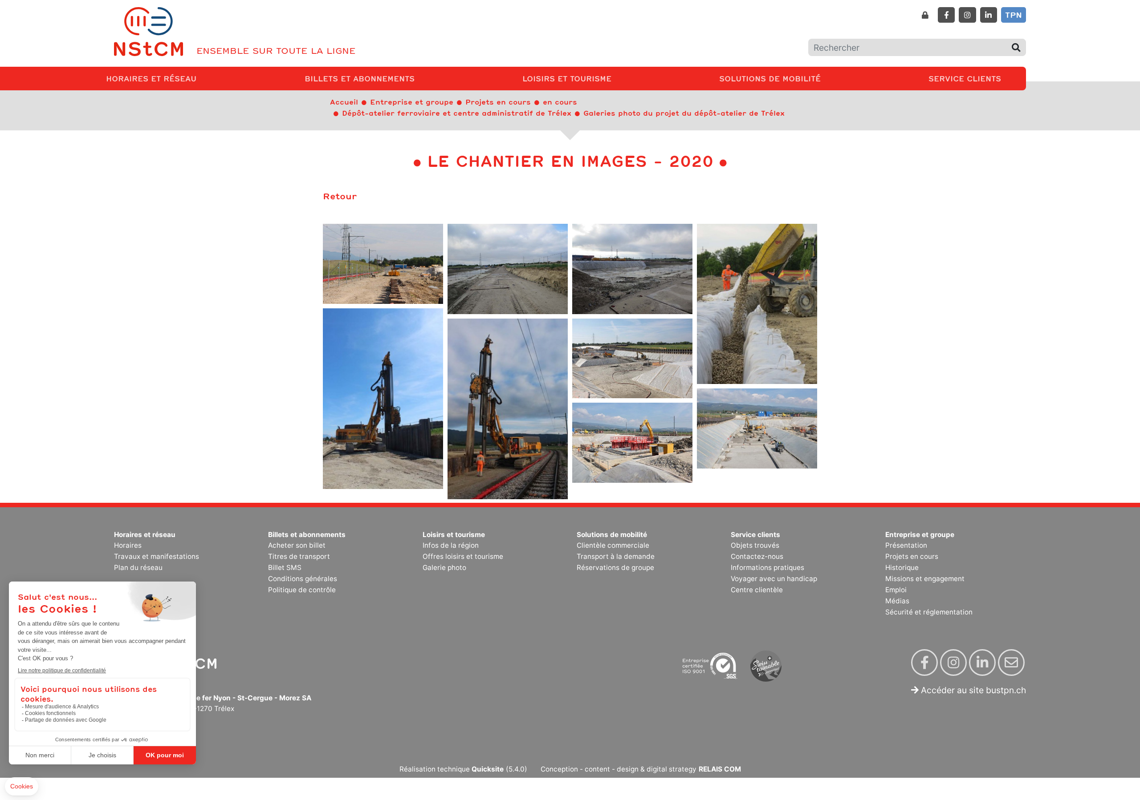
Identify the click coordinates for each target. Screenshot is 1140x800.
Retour (340, 196)
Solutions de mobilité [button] (771, 78)
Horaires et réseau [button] (153, 78)
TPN (1013, 14)
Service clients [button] (966, 78)
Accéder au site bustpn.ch (972, 690)
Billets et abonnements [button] (361, 78)
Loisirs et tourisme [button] (568, 78)
